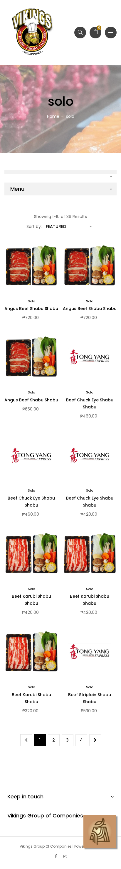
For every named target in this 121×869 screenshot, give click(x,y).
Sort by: (34, 226)
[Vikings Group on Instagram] (65, 856)
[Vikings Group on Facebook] (55, 856)
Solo (31, 301)
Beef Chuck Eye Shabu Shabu (89, 403)
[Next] (95, 740)
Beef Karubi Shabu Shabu (31, 599)
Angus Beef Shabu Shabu (31, 308)
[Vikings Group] (32, 32)
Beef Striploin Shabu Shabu (89, 698)
